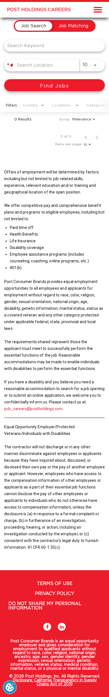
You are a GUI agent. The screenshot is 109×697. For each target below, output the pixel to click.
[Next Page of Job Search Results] (97, 136)
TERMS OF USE (54, 583)
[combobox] (51, 46)
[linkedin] (62, 627)
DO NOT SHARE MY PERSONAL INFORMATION (44, 605)
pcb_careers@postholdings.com (33, 408)
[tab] (33, 26)
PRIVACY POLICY (54, 593)
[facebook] (47, 627)
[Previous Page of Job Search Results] (85, 136)
